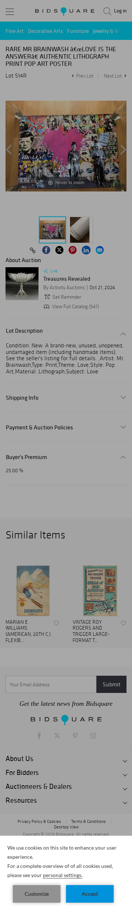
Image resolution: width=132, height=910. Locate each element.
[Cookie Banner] (66, 873)
